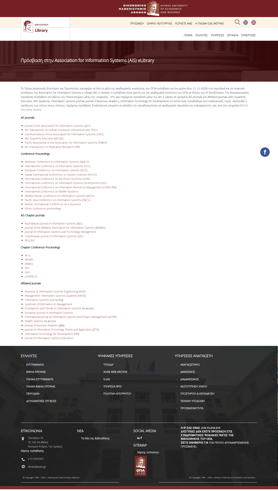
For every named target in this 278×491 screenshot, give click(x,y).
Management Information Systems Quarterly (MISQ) (55, 295)
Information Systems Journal (41, 300)
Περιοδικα (32, 393)
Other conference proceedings (43, 208)
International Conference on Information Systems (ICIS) (57, 166)
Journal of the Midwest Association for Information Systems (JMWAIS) (65, 227)
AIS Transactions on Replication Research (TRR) (52, 147)
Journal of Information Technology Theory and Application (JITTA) (62, 329)
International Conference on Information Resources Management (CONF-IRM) (71, 187)
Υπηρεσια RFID (112, 386)
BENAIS (29, 259)
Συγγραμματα (35, 364)
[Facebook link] (141, 438)
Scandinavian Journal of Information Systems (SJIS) (54, 236)
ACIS (27, 255)
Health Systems (34, 321)
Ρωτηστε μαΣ (183, 23)
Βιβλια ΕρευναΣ (36, 372)
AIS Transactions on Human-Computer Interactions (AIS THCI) (61, 130)
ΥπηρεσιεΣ (217, 35)
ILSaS (106, 379)
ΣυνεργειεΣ (248, 35)
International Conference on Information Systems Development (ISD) (65, 183)
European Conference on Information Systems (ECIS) (56, 170)
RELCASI (30, 240)
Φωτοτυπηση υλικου (193, 386)
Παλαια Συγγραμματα (39, 379)
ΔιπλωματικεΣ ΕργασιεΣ (41, 401)
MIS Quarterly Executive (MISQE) (44, 138)
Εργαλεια (232, 35)
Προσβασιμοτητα (191, 408)
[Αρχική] (139, 14)
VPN (112, 97)
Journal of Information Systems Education (49, 338)
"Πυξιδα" (108, 364)
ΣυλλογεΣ (201, 35)
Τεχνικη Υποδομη (192, 401)
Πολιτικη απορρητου (117, 393)
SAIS (28, 272)
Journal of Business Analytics (41, 325)
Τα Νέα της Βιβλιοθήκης (95, 438)
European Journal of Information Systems (49, 312)
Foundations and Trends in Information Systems (53, 308)
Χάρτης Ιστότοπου (148, 452)
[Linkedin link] (138, 438)
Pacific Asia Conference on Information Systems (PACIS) (57, 200)
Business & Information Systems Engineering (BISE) (55, 291)
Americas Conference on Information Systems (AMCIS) (57, 161)
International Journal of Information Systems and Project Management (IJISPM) (71, 317)
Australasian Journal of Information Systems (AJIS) (53, 223)
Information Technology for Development (49, 334)
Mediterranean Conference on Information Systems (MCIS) (59, 196)
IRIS (27, 268)
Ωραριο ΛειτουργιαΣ (159, 23)
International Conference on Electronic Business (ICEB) (57, 179)
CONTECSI (31, 276)
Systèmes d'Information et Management (48, 304)
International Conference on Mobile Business (51, 191)
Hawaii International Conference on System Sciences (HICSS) (61, 174)
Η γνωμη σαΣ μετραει (209, 23)
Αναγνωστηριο (190, 364)
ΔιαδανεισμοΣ (189, 379)
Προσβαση (137, 23)
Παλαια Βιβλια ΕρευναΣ (40, 386)
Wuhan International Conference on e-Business (53, 204)
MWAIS (29, 264)
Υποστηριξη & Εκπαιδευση (197, 393)
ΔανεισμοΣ (187, 372)
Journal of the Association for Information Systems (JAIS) (57, 125)
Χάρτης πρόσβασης (32, 451)
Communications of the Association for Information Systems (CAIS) (64, 134)
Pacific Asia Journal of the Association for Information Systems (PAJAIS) (66, 142)
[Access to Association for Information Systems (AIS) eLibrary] (253, 24)
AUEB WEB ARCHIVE (115, 372)
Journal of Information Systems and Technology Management (60, 232)
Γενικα (188, 35)
